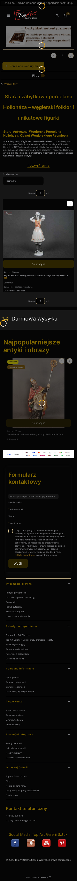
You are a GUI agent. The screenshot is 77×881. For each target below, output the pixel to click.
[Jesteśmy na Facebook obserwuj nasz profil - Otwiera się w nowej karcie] (15, 843)
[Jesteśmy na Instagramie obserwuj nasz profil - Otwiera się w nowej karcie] (30, 843)
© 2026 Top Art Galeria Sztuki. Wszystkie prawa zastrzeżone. (38, 860)
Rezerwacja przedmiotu (17, 654)
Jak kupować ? (13, 677)
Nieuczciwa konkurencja (18, 616)
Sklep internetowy (37, 877)
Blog (8, 781)
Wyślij (18, 563)
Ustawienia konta (14, 720)
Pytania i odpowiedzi (16, 682)
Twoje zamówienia (15, 715)
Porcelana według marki (26, 66)
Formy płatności (14, 743)
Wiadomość (15, 523)
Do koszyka (38, 264)
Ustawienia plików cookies (19, 597)
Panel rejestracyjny (15, 710)
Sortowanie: (10, 174)
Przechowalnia (13, 724)
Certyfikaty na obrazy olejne (20, 691)
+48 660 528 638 (14, 815)
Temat (11, 516)
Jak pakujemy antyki (16, 748)
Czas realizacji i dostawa (18, 757)
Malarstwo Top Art (15, 611)
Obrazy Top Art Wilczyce (18, 635)
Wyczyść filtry (11, 84)
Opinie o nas (12, 795)
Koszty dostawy (14, 753)
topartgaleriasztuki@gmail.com (21, 820)
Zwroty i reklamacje (15, 687)
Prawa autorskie (14, 607)
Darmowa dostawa (15, 658)
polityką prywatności (25, 555)
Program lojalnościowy (17, 649)
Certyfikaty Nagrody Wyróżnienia (22, 790)
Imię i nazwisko (15, 502)
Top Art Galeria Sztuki (16, 776)
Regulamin (11, 602)
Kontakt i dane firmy (16, 786)
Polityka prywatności (16, 592)
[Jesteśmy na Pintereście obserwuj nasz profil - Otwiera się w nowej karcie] (62, 843)
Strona (31, 193)
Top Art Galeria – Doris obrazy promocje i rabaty (29, 640)
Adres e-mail (16, 509)
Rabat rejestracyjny (15, 644)
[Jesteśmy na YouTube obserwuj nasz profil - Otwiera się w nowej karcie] (46, 843)
